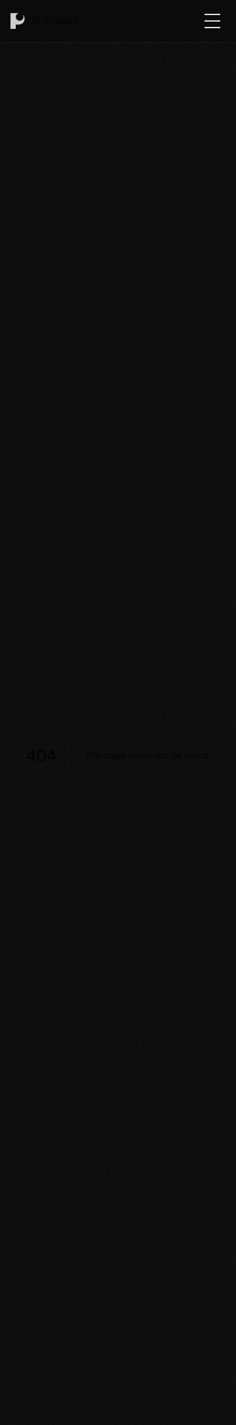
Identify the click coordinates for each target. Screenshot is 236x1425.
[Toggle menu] (212, 21)
